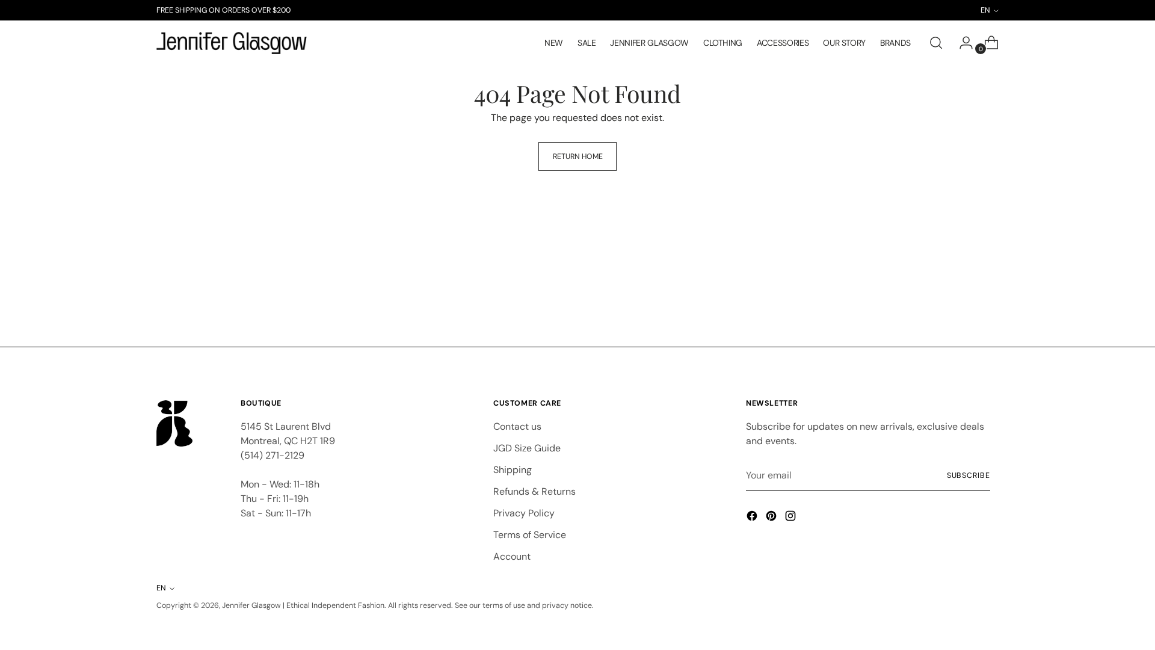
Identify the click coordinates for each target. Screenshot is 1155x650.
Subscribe (968, 475)
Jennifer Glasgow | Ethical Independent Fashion (303, 605)
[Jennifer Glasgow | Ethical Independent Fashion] (231, 43)
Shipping (512, 469)
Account (512, 556)
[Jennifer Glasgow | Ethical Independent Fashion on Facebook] (753, 518)
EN (161, 588)
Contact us (517, 426)
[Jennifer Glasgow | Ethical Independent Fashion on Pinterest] (772, 518)
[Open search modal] (936, 43)
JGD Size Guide (527, 448)
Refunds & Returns (534, 491)
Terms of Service (529, 534)
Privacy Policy (524, 513)
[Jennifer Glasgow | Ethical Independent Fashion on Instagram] (791, 518)
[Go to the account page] (961, 43)
